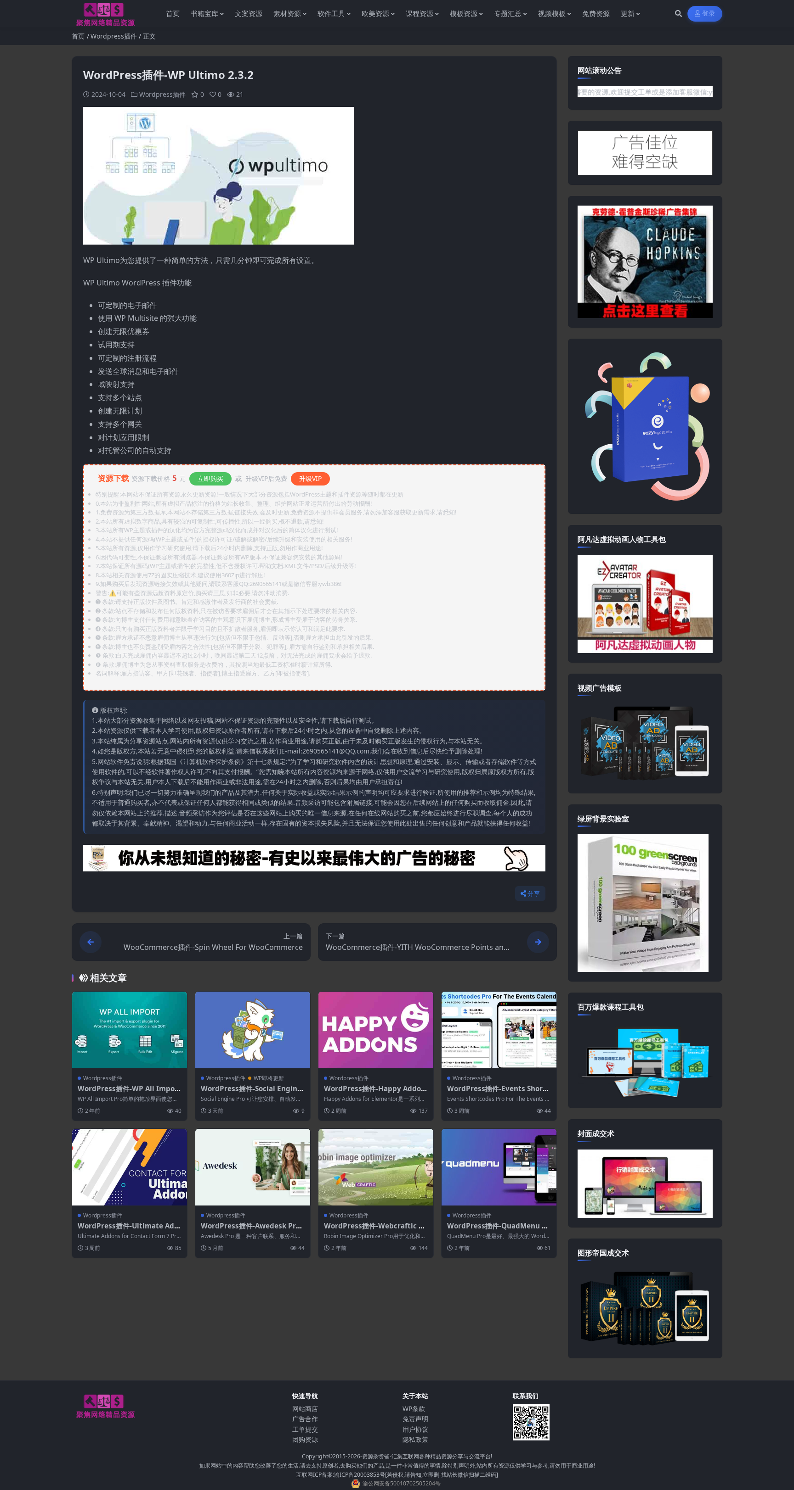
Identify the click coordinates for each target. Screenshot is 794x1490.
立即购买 (210, 478)
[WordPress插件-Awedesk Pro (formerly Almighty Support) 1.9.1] (252, 1167)
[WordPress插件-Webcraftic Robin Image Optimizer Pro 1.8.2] (375, 1167)
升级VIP (310, 478)
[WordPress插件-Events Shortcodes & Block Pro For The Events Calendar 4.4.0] (499, 1030)
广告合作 (305, 1418)
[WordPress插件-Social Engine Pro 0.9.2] (252, 1030)
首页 (78, 36)
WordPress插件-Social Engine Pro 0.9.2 (251, 1093)
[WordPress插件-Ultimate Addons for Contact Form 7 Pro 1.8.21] (129, 1167)
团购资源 (305, 1439)
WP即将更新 (269, 1078)
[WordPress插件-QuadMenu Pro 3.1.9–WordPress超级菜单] (499, 1167)
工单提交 (305, 1429)
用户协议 (415, 1429)
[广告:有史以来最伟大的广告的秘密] (314, 860)
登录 (708, 13)
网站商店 (305, 1408)
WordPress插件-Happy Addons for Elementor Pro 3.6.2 (374, 1093)
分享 (533, 893)
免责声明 (415, 1418)
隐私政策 (415, 1439)
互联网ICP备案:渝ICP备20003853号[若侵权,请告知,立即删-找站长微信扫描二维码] (397, 1475)
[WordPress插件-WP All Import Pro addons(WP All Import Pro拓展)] (129, 1030)
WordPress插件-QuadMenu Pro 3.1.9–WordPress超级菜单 (498, 1230)
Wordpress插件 (114, 36)
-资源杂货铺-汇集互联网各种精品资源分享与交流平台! (426, 1456)
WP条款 (414, 1408)
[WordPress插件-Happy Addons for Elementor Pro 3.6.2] (375, 1030)
